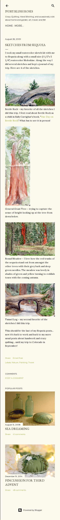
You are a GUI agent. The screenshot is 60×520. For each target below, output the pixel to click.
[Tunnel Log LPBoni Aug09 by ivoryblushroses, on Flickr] (30, 315)
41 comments (19, 434)
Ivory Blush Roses (19, 11)
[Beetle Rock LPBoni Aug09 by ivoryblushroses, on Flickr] (30, 105)
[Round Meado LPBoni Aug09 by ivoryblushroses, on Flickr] (30, 255)
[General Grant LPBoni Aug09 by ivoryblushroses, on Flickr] (17, 205)
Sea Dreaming (17, 429)
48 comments (19, 490)
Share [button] (7, 358)
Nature (15, 362)
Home (9, 25)
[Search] (53, 5)
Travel (31, 362)
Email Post (18, 358)
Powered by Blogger (32, 510)
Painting (23, 362)
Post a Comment (14, 378)
